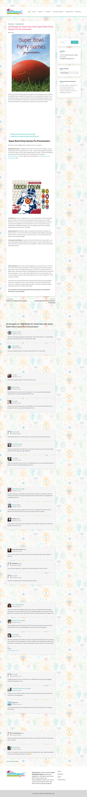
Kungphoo (15, 332)
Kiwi (13, 674)
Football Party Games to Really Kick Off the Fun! (25, 136)
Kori (13, 575)
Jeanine (14, 387)
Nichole (14, 432)
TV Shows (47, 11)
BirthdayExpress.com (14, 156)
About (59, 777)
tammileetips (15, 444)
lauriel (13, 634)
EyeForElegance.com (13, 650)
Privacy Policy (61, 779)
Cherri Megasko (16, 604)
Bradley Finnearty (17, 620)
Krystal (14, 346)
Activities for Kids (58, 11)
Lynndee (14, 747)
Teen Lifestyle (69, 11)
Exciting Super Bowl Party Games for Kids (23, 134)
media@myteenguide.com (67, 58)
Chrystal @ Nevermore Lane (20, 688)
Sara (13, 401)
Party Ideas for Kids (19, 23)
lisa (13, 375)
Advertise (78, 11)
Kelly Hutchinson (16, 489)
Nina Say (14, 504)
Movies (40, 11)
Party (34, 11)
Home (29, 11)
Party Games (11, 23)
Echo (13, 458)
